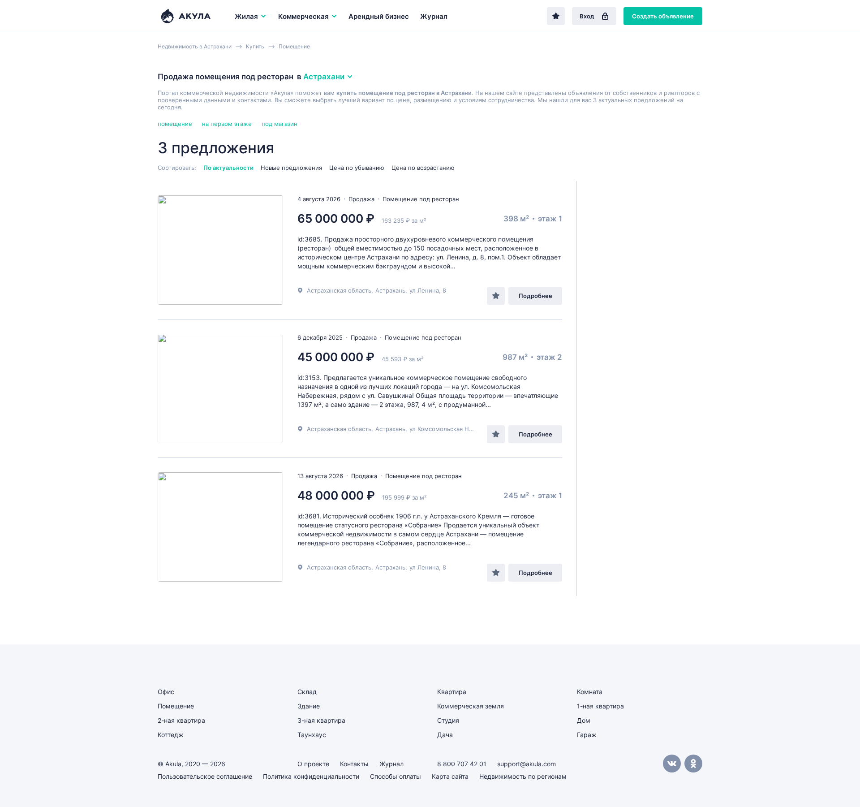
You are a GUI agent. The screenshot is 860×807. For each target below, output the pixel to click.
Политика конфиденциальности (311, 776)
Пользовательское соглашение (205, 776)
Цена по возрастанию (423, 167)
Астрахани (323, 76)
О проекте (313, 764)
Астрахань (390, 290)
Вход (587, 16)
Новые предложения (291, 167)
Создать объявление (663, 16)
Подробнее (535, 295)
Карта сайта (450, 776)
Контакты (354, 764)
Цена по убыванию (356, 167)
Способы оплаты (395, 776)
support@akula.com (526, 764)
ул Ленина (424, 290)
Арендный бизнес (378, 16)
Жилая (246, 16)
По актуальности (228, 167)
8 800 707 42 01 (461, 764)
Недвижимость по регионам (523, 776)
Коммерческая (303, 16)
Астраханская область (339, 290)
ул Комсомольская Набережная (455, 428)
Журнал (433, 16)
